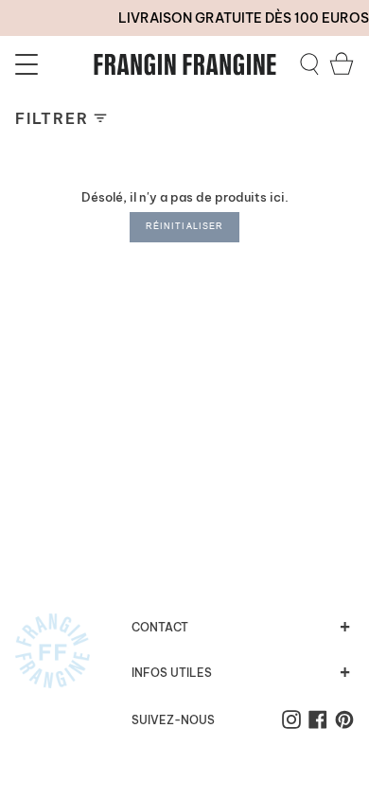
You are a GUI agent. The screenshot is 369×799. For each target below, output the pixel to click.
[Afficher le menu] (29, 64)
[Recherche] (309, 64)
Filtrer (51, 118)
